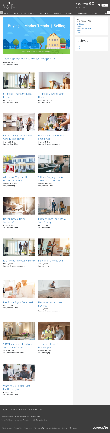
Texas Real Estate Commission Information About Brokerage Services (24, 420)
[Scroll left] (1, 12)
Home (6, 13)
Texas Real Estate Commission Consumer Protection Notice (21, 416)
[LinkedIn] (90, 4)
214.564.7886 (80, 7)
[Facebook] (93, 4)
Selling (79, 26)
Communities (57, 13)
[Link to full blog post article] (36, 35)
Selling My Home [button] (28, 13)
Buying (79, 30)
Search (15, 13)
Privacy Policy (28, 428)
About (95, 13)
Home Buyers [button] (43, 13)
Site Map (64, 428)
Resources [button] (70, 13)
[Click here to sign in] (99, 5)
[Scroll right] (108, 12)
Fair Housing (38, 428)
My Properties (83, 13)
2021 (78, 44)
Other (79, 32)
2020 (78, 46)
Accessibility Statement (53, 428)
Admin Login (73, 428)
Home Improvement (84, 28)
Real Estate (81, 24)
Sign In (105, 5)
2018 (78, 49)
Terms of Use (18, 428)
